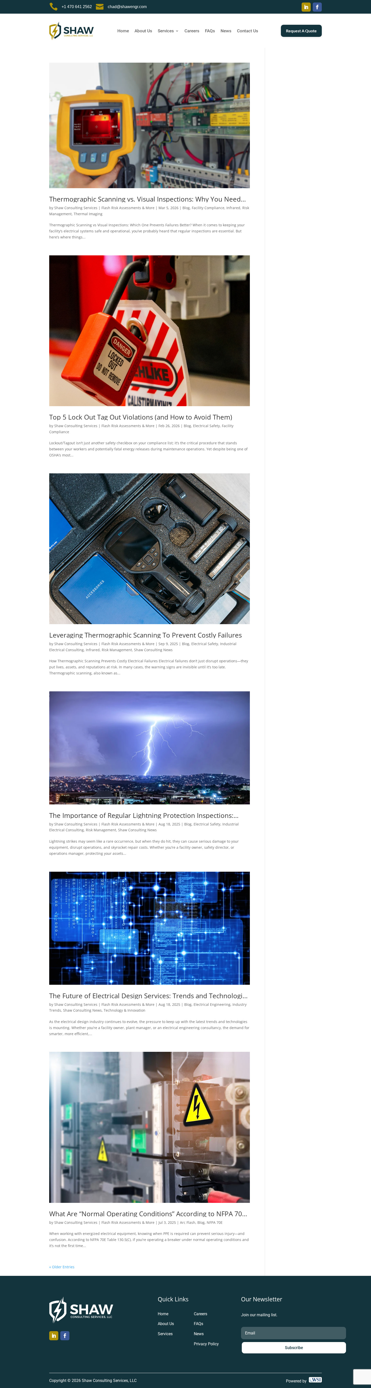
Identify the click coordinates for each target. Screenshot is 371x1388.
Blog (186, 207)
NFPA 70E (215, 1222)
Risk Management (117, 649)
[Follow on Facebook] (317, 7)
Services (166, 31)
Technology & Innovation (124, 1010)
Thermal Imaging (88, 213)
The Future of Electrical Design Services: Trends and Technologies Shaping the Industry (149, 995)
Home (123, 31)
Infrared (233, 207)
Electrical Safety (206, 425)
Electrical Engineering (212, 1004)
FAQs (210, 31)
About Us (143, 31)
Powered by (297, 1381)
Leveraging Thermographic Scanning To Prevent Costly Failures (145, 635)
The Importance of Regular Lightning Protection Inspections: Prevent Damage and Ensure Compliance (141, 815)
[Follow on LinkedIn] (306, 7)
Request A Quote (301, 30)
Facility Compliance (208, 207)
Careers (191, 31)
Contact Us (247, 31)
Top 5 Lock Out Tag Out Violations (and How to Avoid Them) (140, 417)
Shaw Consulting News (153, 649)
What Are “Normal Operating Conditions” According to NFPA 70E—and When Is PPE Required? (147, 1213)
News (226, 31)
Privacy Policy (206, 1344)
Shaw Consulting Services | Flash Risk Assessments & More (104, 207)
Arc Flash (187, 1222)
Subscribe (294, 1347)
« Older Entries (61, 1266)
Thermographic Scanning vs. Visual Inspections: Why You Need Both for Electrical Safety (145, 199)
